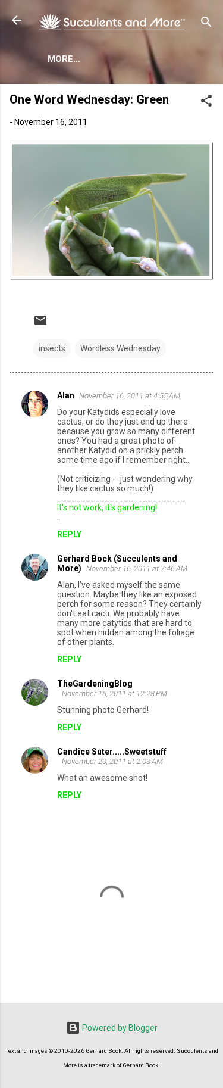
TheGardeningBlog (95, 683)
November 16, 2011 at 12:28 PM (114, 693)
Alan (65, 395)
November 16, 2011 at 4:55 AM (129, 395)
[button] (206, 102)
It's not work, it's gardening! (107, 507)
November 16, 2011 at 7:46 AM (136, 568)
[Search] (206, 24)
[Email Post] (40, 324)
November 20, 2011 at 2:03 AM (112, 761)
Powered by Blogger (119, 1028)
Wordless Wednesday (120, 348)
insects (52, 348)
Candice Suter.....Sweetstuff (112, 751)
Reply (69, 534)
